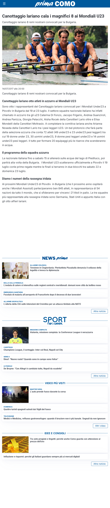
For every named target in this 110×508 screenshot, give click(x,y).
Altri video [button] (100, 425)
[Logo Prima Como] (55, 4)
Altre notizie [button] (100, 311)
